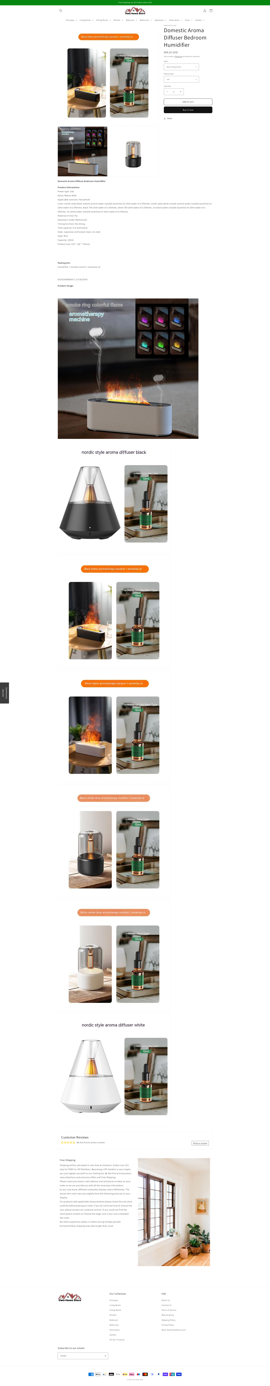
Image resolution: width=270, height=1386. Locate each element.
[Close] (171, 669)
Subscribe (135, 703)
